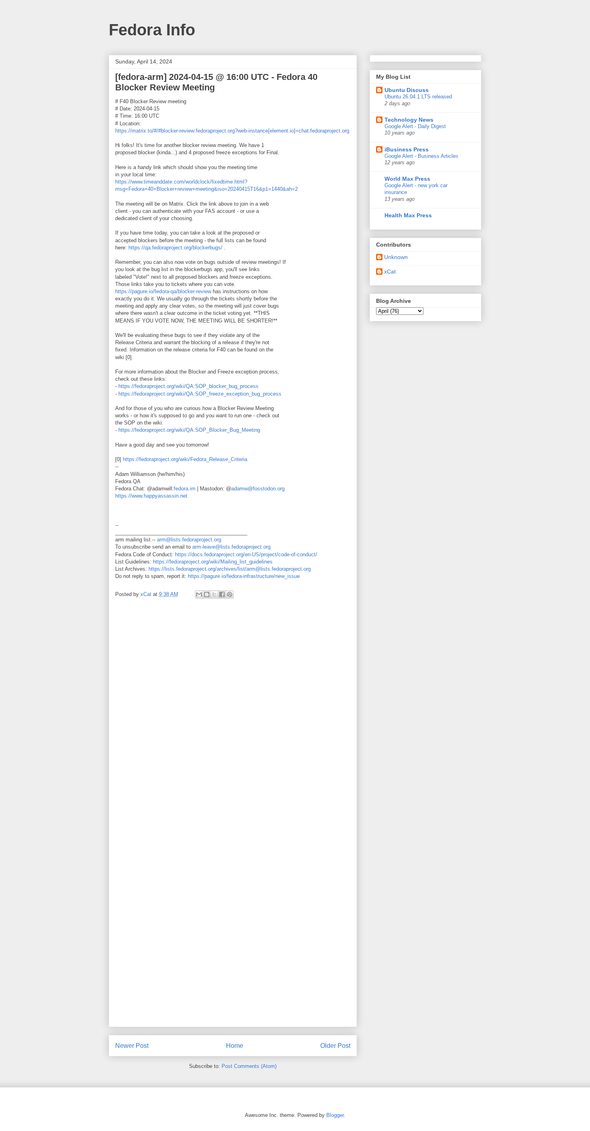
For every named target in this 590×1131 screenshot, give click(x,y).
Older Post (335, 1045)
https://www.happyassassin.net (151, 496)
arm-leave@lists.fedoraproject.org (231, 547)
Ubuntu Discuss (407, 90)
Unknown (396, 257)
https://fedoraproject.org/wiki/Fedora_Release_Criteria (185, 459)
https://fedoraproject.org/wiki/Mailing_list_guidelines (213, 562)
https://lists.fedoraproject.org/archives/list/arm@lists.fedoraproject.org (230, 569)
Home (234, 1045)
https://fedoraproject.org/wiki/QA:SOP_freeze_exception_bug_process (199, 394)
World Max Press (407, 179)
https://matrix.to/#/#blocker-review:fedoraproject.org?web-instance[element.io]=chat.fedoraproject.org (232, 131)
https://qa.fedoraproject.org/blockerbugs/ (175, 248)
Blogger (335, 1115)
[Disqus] (232, 712)
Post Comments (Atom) (249, 1066)
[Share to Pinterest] (230, 594)
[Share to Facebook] (222, 594)
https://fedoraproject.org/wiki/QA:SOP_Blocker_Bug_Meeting (189, 430)
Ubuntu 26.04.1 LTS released (418, 97)
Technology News (409, 119)
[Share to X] (214, 594)
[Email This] (199, 594)
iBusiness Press (407, 149)
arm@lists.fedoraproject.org (189, 540)
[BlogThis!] (207, 594)
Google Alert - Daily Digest (415, 126)
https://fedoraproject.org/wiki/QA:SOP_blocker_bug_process (188, 386)
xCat (390, 271)
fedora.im (184, 489)
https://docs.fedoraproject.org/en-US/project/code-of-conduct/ (246, 554)
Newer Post (132, 1045)
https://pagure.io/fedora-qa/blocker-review (163, 291)
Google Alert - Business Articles (421, 156)
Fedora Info (152, 30)
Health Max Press (408, 215)
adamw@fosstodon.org (258, 489)
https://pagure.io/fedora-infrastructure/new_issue (244, 576)
